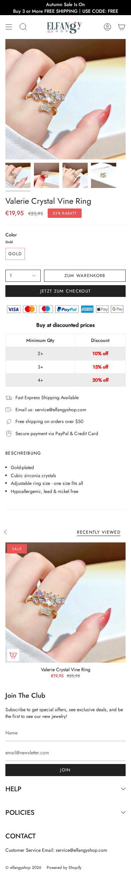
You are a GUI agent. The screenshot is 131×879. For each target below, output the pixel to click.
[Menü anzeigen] (9, 27)
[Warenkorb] (122, 27)
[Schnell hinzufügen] (13, 655)
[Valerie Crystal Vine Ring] (65, 602)
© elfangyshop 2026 (23, 868)
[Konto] (107, 27)
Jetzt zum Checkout (65, 291)
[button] (23, 27)
